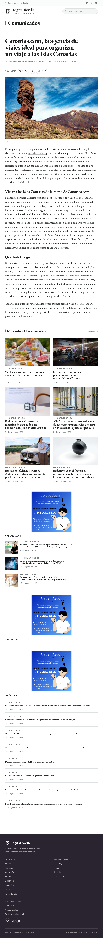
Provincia (9, 868)
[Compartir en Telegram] (38, 71)
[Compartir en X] (26, 71)
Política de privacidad (14, 914)
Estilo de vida (11, 894)
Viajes (56, 868)
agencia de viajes (37, 153)
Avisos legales (11, 910)
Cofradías (9, 885)
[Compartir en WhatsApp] (20, 71)
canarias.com (47, 174)
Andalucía (9, 872)
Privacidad (83, 932)
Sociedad (58, 872)
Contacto (9, 905)
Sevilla (8, 863)
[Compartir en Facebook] (32, 71)
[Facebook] (96, 3)
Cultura (8, 889)
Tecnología (59, 863)
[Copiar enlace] (44, 71)
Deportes (9, 881)
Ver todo (91, 331)
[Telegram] (87, 3)
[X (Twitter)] (92, 3)
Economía (9, 876)
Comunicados (24, 23)
